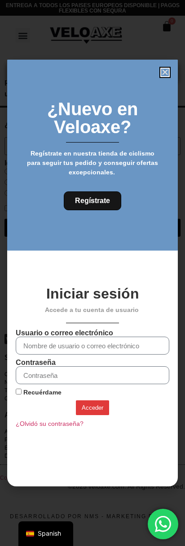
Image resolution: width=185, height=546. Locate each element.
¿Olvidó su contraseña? (50, 423)
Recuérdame (42, 392)
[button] (165, 72)
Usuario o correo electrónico (64, 333)
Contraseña (36, 362)
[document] (92, 273)
